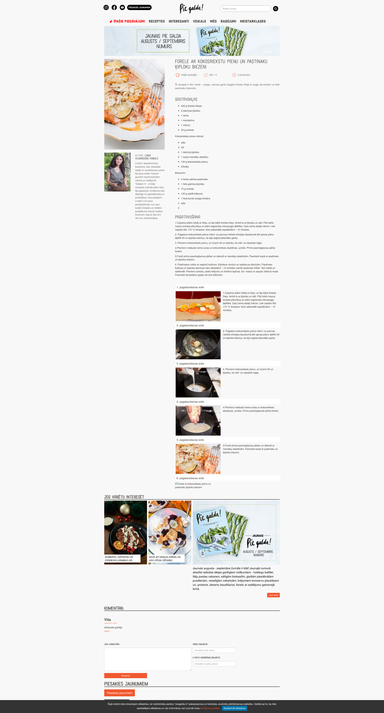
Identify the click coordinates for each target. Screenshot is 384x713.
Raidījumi (228, 21)
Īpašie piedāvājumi (128, 21)
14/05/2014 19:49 (110, 623)
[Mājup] (192, 8)
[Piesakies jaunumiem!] (139, 7)
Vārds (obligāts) (200, 644)
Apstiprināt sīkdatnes (235, 708)
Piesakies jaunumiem (119, 693)
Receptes (157, 21)
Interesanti (179, 21)
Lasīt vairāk (273, 595)
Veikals (199, 21)
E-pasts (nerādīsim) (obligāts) (206, 658)
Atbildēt (107, 631)
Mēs (213, 21)
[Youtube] (122, 7)
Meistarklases (253, 21)
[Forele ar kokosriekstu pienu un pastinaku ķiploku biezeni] (134, 104)
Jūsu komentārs (111, 644)
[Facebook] (114, 7)
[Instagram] (106, 7)
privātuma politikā (210, 708)
